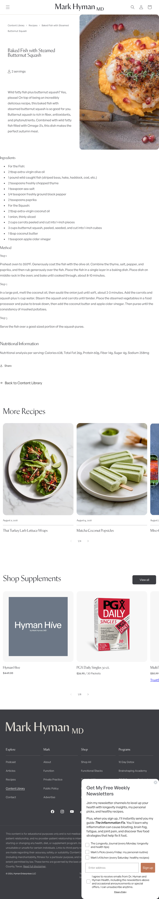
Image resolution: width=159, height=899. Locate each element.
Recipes (33, 25)
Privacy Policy (120, 892)
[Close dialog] (155, 782)
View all (144, 580)
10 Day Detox (126, 762)
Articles (10, 770)
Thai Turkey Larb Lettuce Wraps (25, 530)
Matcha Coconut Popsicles (95, 530)
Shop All (86, 762)
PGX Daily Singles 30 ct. (93, 667)
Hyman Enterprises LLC (25, 873)
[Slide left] (71, 541)
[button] (7, 7)
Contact (11, 797)
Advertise (49, 797)
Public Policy (51, 788)
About (47, 762)
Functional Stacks (92, 770)
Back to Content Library (23, 383)
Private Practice (52, 779)
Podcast (11, 762)
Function (48, 770)
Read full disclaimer (34, 866)
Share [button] (8, 365)
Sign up (148, 868)
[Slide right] (88, 541)
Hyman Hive (11, 667)
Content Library (16, 25)
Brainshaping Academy (133, 770)
